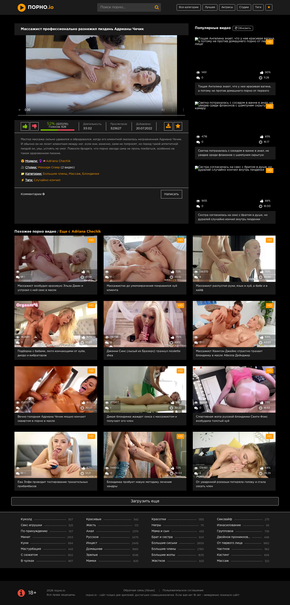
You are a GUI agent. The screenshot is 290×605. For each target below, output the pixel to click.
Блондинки (90, 174)
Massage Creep (49, 167)
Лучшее (210, 7)
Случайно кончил (47, 180)
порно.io (59, 591)
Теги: (29, 180)
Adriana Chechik (58, 161)
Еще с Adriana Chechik (80, 231)
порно (41, 7)
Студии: (31, 167)
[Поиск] (156, 7)
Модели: (31, 161)
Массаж (75, 174)
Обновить (244, 28)
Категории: (33, 174)
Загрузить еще (145, 501)
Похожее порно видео (35, 231)
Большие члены (55, 174)
